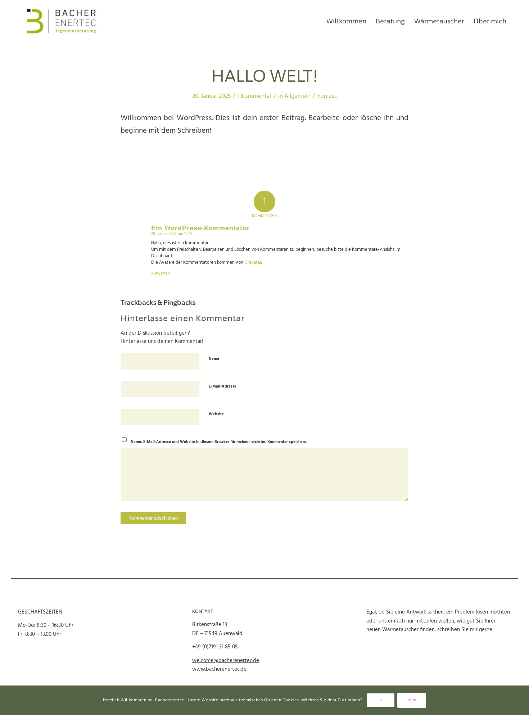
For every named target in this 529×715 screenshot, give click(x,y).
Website (216, 414)
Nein (411, 700)
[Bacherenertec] (61, 21)
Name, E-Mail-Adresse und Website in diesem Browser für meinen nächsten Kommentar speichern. (219, 442)
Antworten (160, 273)
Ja (381, 700)
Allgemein (297, 96)
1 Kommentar (255, 96)
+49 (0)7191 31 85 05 (215, 647)
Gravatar (252, 262)
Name (214, 359)
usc (333, 96)
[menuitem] (346, 21)
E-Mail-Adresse (222, 386)
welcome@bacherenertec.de (225, 660)
